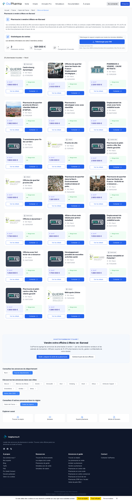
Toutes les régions (28, 404)
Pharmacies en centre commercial (79, 474)
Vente (27, 4)
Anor (61, 384)
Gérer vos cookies (9, 476)
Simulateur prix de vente (43, 466)
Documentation (73, 4)
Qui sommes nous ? (9, 458)
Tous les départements (21, 373)
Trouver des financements (44, 458)
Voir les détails (14, 91)
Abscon (6, 384)
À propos (86, 4)
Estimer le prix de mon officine (82, 357)
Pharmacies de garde (42, 463)
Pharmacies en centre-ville (76, 468)
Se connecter (113, 4)
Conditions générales (63, 494)
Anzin (83, 384)
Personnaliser (108, 498)
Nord (5, 373)
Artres (32, 388)
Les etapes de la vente (43, 460)
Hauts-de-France (9, 404)
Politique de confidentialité (78, 494)
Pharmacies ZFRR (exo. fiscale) (78, 479)
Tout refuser (95, 498)
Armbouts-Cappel (108, 384)
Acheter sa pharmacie (75, 463)
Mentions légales (51, 494)
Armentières (8, 388)
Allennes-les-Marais (22, 384)
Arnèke (21, 388)
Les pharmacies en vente (76, 460)
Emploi (35, 4)
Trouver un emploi (74, 458)
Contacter (32, 91)
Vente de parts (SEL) (75, 482)
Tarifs (5, 466)
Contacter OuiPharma (108, 458)
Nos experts (7, 460)
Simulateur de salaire (42, 468)
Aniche (37, 384)
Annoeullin (49, 384)
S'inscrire (125, 4)
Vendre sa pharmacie (75, 466)
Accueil (7, 10)
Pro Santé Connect (9, 471)
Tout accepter (83, 498)
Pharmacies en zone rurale (76, 471)
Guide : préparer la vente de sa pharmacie (53, 357)
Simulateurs (59, 4)
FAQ (4, 468)
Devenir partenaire (9, 474)
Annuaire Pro (47, 4)
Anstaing (72, 384)
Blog (4, 463)
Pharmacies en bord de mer (77, 476)
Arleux (94, 384)
